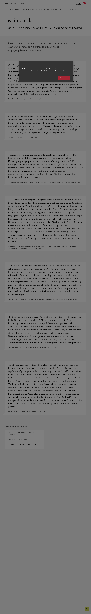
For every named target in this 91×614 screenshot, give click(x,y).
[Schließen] (71, 64)
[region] (46, 71)
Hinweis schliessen (64, 77)
